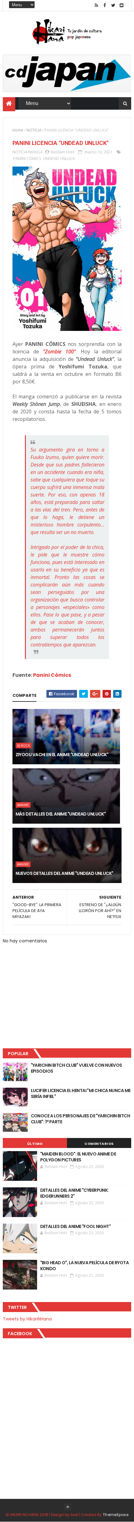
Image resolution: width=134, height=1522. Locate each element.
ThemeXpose (115, 1514)
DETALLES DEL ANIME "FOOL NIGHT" (75, 1226)
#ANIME (23, 805)
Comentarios (99, 1143)
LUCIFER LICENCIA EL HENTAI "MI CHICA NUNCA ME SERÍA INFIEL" (81, 1093)
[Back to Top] (67, 1507)
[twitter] (113, 5)
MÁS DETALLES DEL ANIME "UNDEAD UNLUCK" (61, 814)
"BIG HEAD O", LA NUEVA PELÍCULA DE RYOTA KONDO (84, 1266)
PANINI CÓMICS (27, 158)
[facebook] (104, 5)
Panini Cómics (52, 675)
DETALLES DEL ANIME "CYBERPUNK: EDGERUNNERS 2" (74, 1193)
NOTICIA (33, 130)
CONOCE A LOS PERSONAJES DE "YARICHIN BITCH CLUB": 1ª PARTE (80, 1119)
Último (35, 1143)
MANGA (35, 152)
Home (17, 130)
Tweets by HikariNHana (27, 1319)
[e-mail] (121, 5)
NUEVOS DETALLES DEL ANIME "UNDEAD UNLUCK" (64, 873)
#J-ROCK (23, 745)
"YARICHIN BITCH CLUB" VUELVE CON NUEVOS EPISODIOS (76, 1068)
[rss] (96, 5)
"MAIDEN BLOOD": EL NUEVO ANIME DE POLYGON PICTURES (78, 1157)
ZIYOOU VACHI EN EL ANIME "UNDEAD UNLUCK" (62, 754)
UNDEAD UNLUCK (59, 158)
